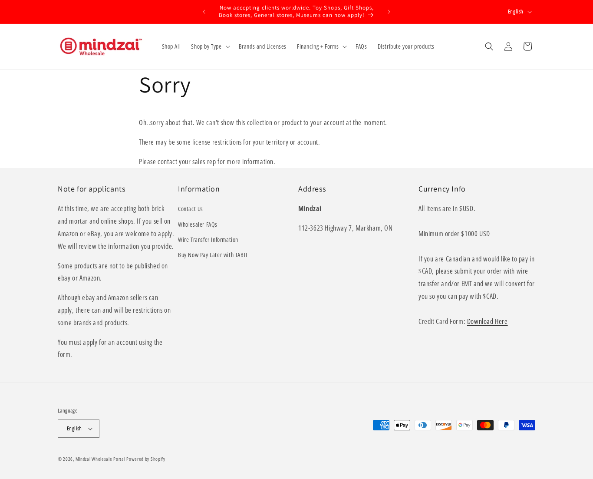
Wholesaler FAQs (197, 224)
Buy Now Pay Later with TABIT (213, 255)
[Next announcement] (389, 11)
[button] (209, 46)
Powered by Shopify (145, 459)
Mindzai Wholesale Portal (100, 459)
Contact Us (190, 209)
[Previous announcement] (204, 11)
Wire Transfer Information (208, 239)
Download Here (487, 321)
